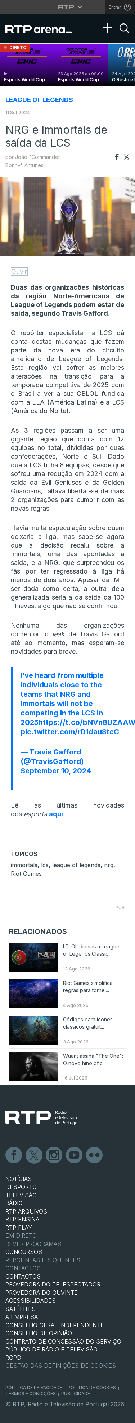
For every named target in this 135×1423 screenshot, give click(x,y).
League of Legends (39, 100)
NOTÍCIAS (18, 1178)
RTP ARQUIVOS (26, 1211)
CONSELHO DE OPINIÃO (38, 1333)
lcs (45, 865)
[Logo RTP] (42, 1118)
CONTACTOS (23, 1276)
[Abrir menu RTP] (67, 7)
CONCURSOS (23, 1251)
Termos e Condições (30, 1393)
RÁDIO (14, 1203)
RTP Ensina (22, 1219)
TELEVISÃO (21, 1195)
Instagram (54, 1155)
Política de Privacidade (33, 1387)
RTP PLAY (18, 1227)
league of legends (76, 865)
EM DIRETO (21, 1235)
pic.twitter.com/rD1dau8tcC (70, 731)
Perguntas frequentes (42, 1260)
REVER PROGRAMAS (33, 1243)
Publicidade (75, 1393)
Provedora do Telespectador (52, 1284)
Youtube (74, 1155)
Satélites (20, 1308)
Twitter (34, 1155)
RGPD (13, 1357)
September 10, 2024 (56, 770)
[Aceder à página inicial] (43, 28)
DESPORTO (21, 1186)
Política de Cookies (92, 1387)
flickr (94, 1155)
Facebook (14, 1155)
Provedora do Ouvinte (41, 1292)
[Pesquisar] (124, 34)
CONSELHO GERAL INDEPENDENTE (54, 1325)
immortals (24, 865)
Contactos (23, 1268)
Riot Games (26, 873)
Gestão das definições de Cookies (60, 1365)
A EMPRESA (21, 1316)
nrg (108, 865)
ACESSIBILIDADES (30, 1300)
